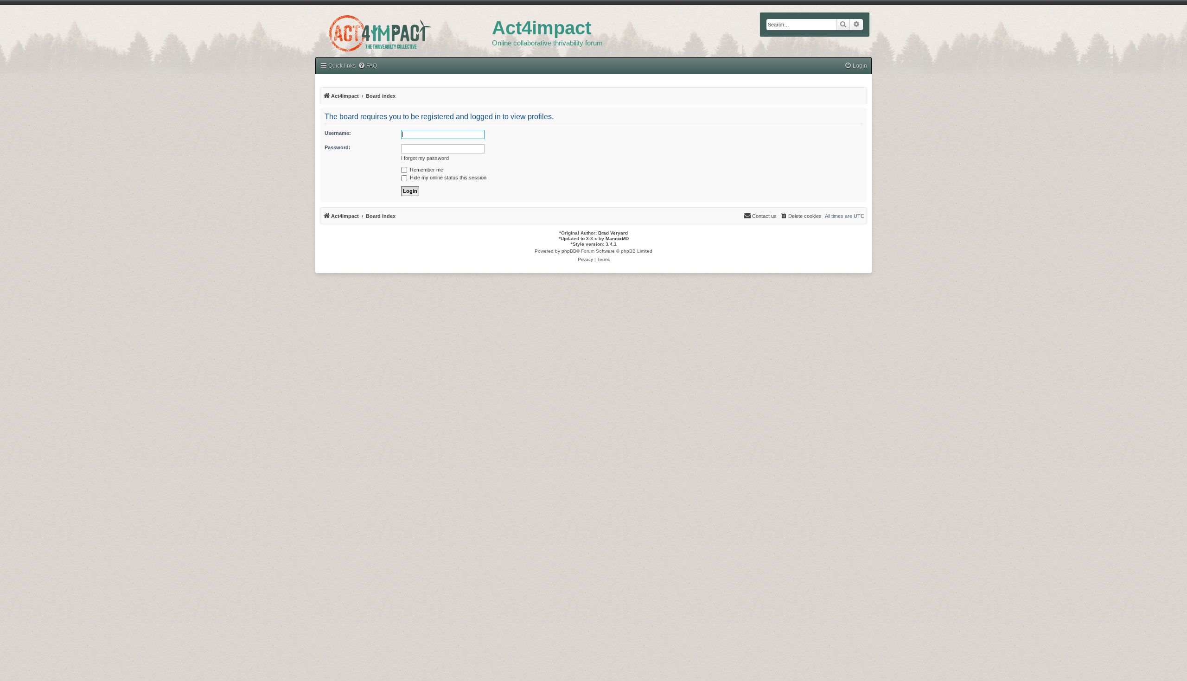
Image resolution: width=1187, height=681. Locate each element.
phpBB (569, 251)
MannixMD (617, 238)
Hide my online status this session (447, 177)
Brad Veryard (613, 232)
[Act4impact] (403, 32)
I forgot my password (425, 158)
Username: (338, 133)
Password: (338, 147)
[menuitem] (367, 66)
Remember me (425, 169)
